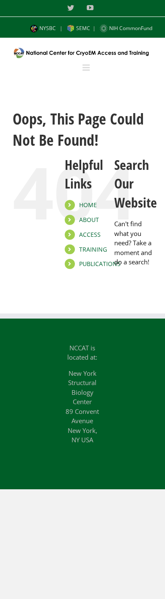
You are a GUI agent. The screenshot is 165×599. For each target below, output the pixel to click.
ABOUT (89, 220)
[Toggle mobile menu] (86, 68)
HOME (88, 205)
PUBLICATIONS (100, 264)
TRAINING (93, 249)
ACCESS (90, 234)
